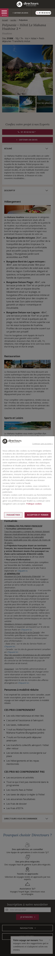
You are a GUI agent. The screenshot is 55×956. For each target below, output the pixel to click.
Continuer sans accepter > (42, 444)
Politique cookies (34, 503)
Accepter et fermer (37, 514)
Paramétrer (13, 514)
